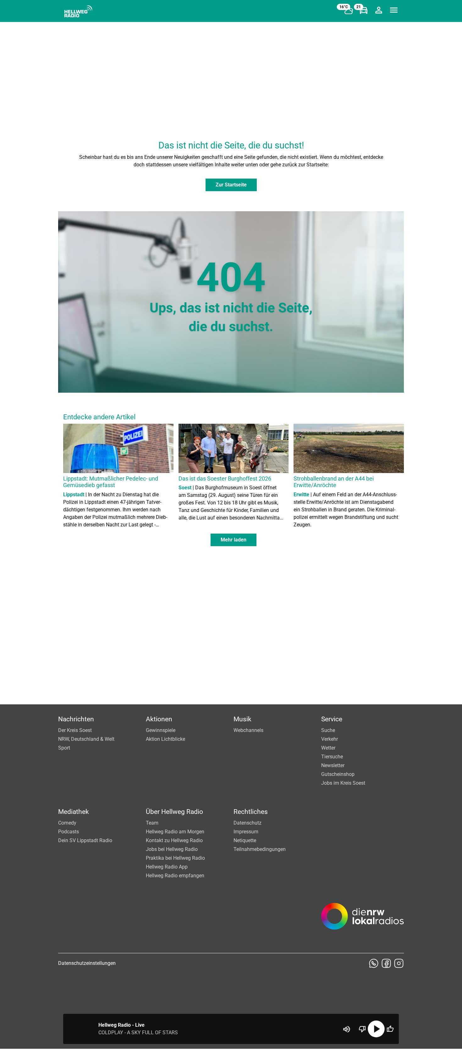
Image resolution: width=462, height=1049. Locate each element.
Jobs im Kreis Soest (343, 783)
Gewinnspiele (160, 730)
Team (152, 823)
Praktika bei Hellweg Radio (175, 858)
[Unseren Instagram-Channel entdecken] (399, 963)
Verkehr (329, 739)
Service (331, 719)
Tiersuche (332, 757)
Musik (242, 719)
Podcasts (68, 832)
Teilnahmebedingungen (260, 849)
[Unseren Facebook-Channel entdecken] (386, 963)
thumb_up (390, 1029)
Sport (64, 748)
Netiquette (245, 840)
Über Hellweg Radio (174, 811)
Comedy (67, 823)
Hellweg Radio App (167, 867)
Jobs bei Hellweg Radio (172, 849)
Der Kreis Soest (75, 730)
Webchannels (248, 730)
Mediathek (73, 811)
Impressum (246, 832)
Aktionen (159, 719)
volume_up (346, 1029)
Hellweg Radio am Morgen (175, 832)
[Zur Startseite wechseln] (78, 11)
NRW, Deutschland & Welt (86, 739)
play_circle (376, 1029)
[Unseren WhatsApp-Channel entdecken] (374, 963)
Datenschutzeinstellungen (87, 963)
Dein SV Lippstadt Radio (85, 840)
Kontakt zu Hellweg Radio (174, 840)
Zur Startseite (231, 185)
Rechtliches (251, 811)
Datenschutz (247, 823)
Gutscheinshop (338, 774)
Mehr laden (233, 540)
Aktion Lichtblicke (165, 739)
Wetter (328, 748)
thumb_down (362, 1029)
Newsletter (332, 765)
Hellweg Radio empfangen (175, 876)
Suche (328, 730)
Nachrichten (76, 719)
